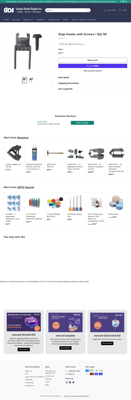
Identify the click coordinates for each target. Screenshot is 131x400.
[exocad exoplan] (65, 322)
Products (28, 20)
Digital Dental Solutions (84, 20)
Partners (48, 379)
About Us (28, 371)
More (65, 20)
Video (47, 382)
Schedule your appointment (50, 372)
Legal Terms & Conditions (34, 377)
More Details (23, 349)
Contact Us (49, 376)
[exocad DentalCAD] (24, 322)
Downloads (54, 20)
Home (6, 20)
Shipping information (68, 83)
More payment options (93, 71)
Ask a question (65, 89)
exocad (16, 20)
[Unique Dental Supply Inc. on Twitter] (73, 382)
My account (29, 386)
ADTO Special (25, 187)
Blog (47, 385)
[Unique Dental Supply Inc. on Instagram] (67, 382)
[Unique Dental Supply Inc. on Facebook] (70, 382)
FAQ (26, 374)
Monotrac (23, 137)
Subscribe (29, 380)
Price (60, 49)
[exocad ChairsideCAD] (107, 322)
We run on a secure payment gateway (76, 396)
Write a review (82, 123)
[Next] (50, 80)
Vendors (41, 20)
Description (63, 77)
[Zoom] (28, 51)
